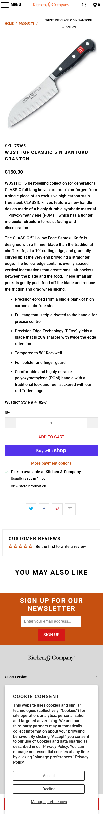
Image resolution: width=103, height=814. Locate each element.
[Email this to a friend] (70, 509)
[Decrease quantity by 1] (10, 422)
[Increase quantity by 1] (92, 422)
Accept (49, 775)
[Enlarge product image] (51, 84)
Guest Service (16, 677)
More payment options (51, 463)
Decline (49, 789)
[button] (2, 5)
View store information (28, 486)
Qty (7, 412)
